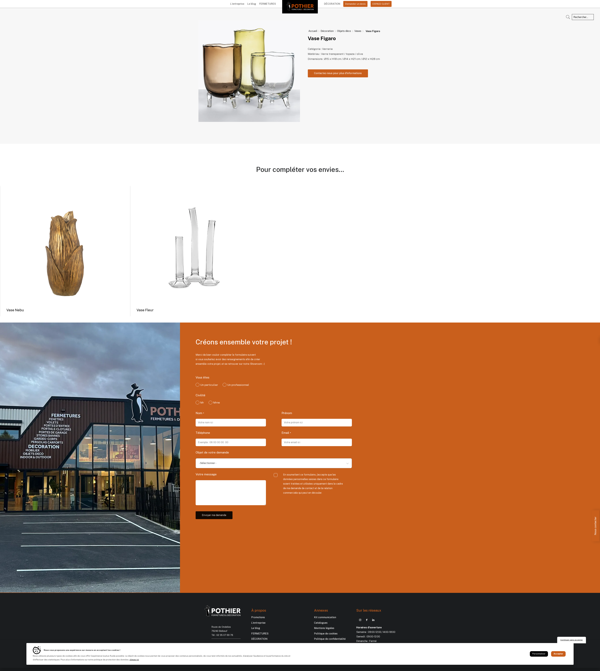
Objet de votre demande (212, 452)
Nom (199, 413)
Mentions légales (324, 628)
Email (286, 432)
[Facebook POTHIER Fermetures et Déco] (366, 620)
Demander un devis (355, 4)
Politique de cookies (326, 633)
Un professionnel (238, 384)
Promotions (258, 617)
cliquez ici (134, 659)
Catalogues (321, 622)
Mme (216, 402)
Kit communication (325, 617)
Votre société (291, 377)
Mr (202, 402)
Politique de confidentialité (330, 638)
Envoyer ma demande (214, 515)
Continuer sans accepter (571, 640)
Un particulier (209, 384)
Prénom (287, 413)
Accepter (558, 654)
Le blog (251, 3)
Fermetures (267, 3)
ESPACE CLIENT (381, 4)
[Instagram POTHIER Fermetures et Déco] (360, 620)
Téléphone (203, 432)
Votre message (206, 474)
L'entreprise (237, 3)
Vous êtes (202, 377)
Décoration (332, 3)
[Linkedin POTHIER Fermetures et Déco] (373, 620)
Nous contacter (595, 526)
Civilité (200, 395)
